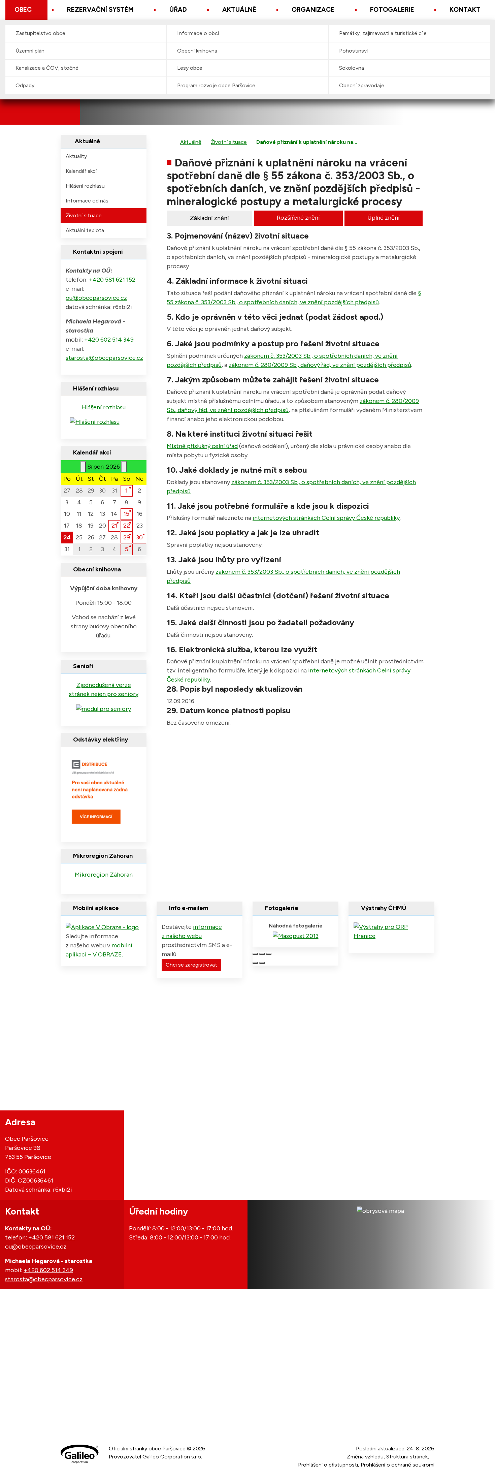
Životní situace (229, 142)
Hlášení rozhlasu (85, 186)
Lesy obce (189, 68)
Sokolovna (351, 68)
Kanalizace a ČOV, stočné (46, 68)
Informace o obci (198, 33)
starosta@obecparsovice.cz (104, 357)
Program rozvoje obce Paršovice (216, 85)
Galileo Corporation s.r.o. (172, 1456)
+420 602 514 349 (109, 339)
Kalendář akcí (81, 171)
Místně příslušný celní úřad (202, 446)
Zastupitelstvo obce (40, 33)
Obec (23, 9)
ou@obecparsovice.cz (96, 298)
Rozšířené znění (298, 217)
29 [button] (126, 537)
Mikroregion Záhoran (104, 874)
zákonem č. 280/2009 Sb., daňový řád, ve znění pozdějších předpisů (320, 365)
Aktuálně (239, 9)
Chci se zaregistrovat (191, 965)
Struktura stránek (407, 1456)
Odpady (24, 85)
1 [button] (126, 490)
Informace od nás (87, 200)
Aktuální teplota (85, 230)
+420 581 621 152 (112, 279)
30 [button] (139, 537)
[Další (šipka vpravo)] (262, 963)
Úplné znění (383, 217)
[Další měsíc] (124, 466)
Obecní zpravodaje (361, 85)
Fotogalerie (392, 9)
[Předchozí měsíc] (83, 466)
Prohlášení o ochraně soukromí (397, 1464)
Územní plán (29, 51)
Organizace (313, 9)
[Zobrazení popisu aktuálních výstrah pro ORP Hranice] (391, 931)
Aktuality (76, 156)
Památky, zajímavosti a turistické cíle (383, 33)
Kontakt (465, 9)
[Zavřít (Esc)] (255, 954)
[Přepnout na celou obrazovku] (262, 954)
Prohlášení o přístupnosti (328, 1464)
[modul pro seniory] (103, 708)
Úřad (178, 9)
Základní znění (209, 218)
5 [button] (126, 549)
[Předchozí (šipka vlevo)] (255, 963)
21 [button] (114, 525)
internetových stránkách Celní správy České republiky (326, 518)
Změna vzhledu (365, 1456)
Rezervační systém (100, 9)
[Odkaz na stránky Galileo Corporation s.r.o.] (80, 1454)
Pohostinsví (353, 51)
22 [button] (126, 525)
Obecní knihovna (197, 51)
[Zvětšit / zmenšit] (268, 954)
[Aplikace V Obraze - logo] (102, 927)
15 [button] (126, 513)
